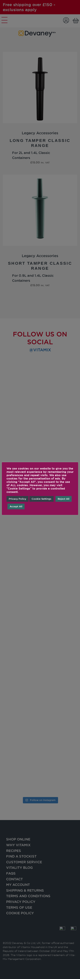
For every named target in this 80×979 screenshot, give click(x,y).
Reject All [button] (63, 498)
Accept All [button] (16, 506)
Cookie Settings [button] (41, 498)
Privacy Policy (17, 498)
